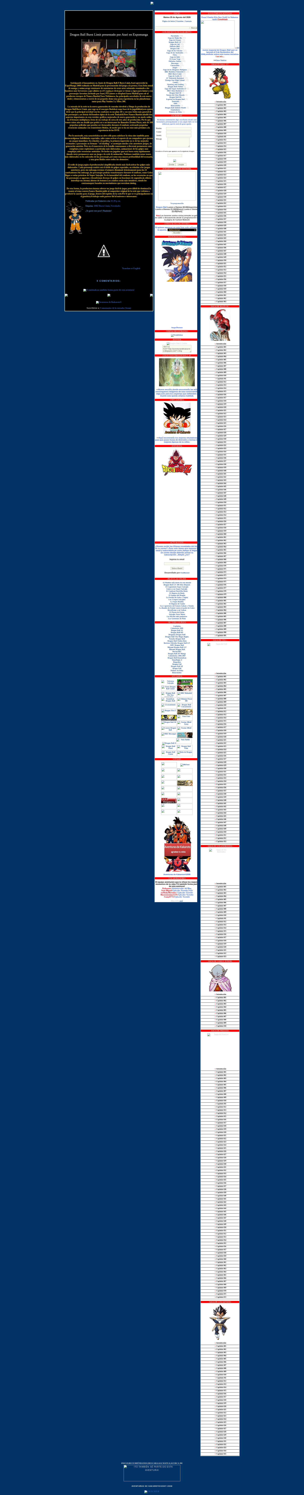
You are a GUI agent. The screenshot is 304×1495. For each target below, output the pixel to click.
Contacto (188, 21)
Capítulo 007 (220, 124)
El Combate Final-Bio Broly (177, 591)
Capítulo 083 (220, 607)
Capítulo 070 (220, 566)
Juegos (175, 68)
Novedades (116, 206)
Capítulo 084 (220, 610)
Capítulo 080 (220, 597)
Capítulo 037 (220, 219)
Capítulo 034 (220, 210)
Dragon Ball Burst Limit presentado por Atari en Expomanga (109, 34)
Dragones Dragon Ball (177, 635)
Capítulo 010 (220, 133)
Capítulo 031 (220, 200)
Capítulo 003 (220, 111)
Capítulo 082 (220, 604)
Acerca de (177, 1463)
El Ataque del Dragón (177, 595)
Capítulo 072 (220, 572)
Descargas (175, 63)
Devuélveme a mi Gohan (177, 610)
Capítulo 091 (220, 635)
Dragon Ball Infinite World (175, 108)
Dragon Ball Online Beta (176, 641)
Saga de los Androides (174, 53)
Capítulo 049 (220, 257)
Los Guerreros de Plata (177, 619)
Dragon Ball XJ (177, 630)
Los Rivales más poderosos (177, 616)
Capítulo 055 (220, 276)
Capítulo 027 (220, 187)
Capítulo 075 (220, 582)
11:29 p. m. (116, 201)
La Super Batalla (176, 602)
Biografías (177, 662)
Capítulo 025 (220, 181)
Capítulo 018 (220, 159)
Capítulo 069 (220, 563)
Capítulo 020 (220, 165)
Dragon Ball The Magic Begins (177, 637)
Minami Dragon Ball (177, 649)
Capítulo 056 (220, 279)
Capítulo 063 (220, 301)
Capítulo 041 (220, 232)
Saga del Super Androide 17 (175, 89)
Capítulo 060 (220, 292)
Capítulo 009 (220, 130)
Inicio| (125, 1463)
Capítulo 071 (220, 569)
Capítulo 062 (220, 298)
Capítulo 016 (220, 152)
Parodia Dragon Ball (177, 639)
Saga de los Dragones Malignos (175, 70)
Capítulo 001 (220, 105)
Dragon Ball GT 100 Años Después (177, 585)
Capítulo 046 (220, 248)
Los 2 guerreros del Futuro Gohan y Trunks (177, 606)
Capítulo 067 (220, 556)
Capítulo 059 (220, 289)
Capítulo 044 (220, 241)
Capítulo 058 (220, 286)
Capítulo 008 (220, 127)
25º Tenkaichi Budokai (175, 78)
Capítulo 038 (220, 222)
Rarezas (180, 328)
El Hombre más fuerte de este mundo (177, 583)
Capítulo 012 (220, 140)
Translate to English (131, 268)
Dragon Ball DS (175, 97)
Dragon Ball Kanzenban (177, 658)
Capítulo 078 (220, 591)
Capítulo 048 (220, 254)
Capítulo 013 (220, 143)
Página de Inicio (168, 21)
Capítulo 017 (220, 156)
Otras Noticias (221, 60)
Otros (175, 55)
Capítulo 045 (220, 244)
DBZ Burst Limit (102, 206)
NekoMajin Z (177, 660)
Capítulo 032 (220, 203)
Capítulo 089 (220, 629)
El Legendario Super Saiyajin (177, 587)
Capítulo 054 (220, 273)
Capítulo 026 (220, 184)
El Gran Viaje (175, 59)
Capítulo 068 (220, 559)
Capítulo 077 (220, 588)
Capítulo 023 (220, 175)
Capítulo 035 (220, 213)
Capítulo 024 (220, 178)
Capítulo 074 (220, 578)
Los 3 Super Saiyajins (177, 600)
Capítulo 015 (220, 149)
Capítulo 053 (220, 270)
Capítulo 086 (220, 613)
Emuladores (175, 110)
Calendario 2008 (177, 628)
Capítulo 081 (220, 601)
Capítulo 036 (220, 216)
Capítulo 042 (220, 235)
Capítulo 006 (220, 121)
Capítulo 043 (220, 238)
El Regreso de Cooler (177, 604)
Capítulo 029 (220, 194)
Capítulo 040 (220, 229)
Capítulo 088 (220, 626)
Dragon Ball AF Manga (177, 654)
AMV (175, 103)
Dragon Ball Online (175, 87)
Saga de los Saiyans (174, 51)
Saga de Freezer (175, 40)
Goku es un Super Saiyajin (176, 589)
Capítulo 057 (220, 282)
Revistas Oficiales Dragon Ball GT (177, 643)
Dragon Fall (174, 48)
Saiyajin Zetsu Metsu (177, 614)
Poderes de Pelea (175, 112)
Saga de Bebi (175, 57)
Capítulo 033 (220, 206)
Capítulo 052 (220, 267)
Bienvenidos (175, 106)
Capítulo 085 (220, 616)
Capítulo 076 (220, 585)
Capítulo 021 (220, 168)
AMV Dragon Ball (177, 645)
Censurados (174, 65)
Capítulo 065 (220, 550)
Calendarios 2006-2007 (177, 656)
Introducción (220, 102)
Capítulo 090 (220, 632)
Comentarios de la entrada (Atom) (115, 308)
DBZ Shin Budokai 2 (175, 91)
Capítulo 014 (220, 146)
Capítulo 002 (220, 108)
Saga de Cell (175, 44)
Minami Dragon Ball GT (176, 647)
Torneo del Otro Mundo (175, 95)
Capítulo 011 (220, 137)
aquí (181, 901)
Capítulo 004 (220, 114)
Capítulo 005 (220, 118)
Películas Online (175, 61)
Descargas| (155, 1463)
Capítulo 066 (220, 553)
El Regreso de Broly (177, 593)
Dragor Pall (177, 668)
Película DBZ (175, 46)
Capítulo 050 (220, 260)
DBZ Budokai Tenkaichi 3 (175, 72)
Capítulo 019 (220, 162)
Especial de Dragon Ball (175, 99)
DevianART (176, 651)
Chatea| (166, 1463)
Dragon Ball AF (175, 93)
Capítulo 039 (220, 225)
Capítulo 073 (220, 575)
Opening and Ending (175, 84)
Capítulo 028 (220, 190)
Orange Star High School (175, 80)
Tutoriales (175, 101)
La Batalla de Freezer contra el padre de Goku (177, 608)
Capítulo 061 (220, 295)
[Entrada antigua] (151, 295)
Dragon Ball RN (177, 632)
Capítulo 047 (220, 251)
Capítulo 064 (220, 547)
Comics (175, 82)
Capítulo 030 (220, 197)
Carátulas (177, 626)
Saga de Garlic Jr (175, 76)
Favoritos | (180, 21)
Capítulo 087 (220, 623)
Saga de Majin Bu (175, 38)
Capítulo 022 (220, 171)
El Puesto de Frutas (176, 612)
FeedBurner (184, 573)
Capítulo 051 (220, 263)
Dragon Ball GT (175, 42)
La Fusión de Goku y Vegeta (177, 597)
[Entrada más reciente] (66, 295)
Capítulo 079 (220, 594)
